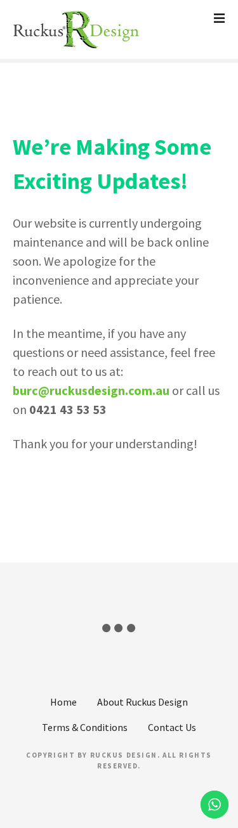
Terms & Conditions (85, 727)
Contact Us (172, 727)
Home (63, 701)
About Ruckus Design (142, 701)
